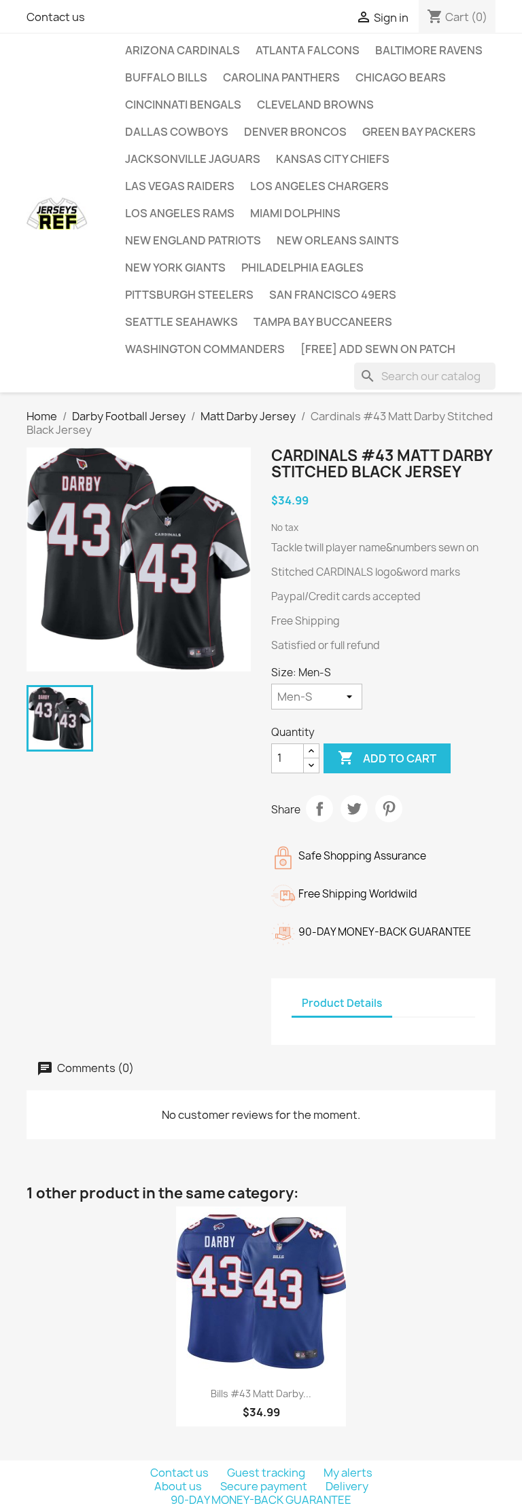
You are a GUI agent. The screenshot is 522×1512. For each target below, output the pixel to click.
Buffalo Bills (166, 77)
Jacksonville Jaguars (192, 158)
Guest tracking (267, 1472)
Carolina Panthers (281, 77)
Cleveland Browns (315, 104)
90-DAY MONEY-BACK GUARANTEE (261, 1499)
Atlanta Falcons (308, 50)
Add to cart (387, 758)
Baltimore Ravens (429, 50)
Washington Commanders (205, 349)
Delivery (347, 1486)
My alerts (348, 1472)
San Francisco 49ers (332, 294)
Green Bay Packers (419, 131)
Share (319, 808)
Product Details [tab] (342, 1003)
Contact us (56, 17)
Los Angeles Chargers (319, 186)
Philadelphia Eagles (302, 267)
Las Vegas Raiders (179, 186)
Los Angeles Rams (179, 213)
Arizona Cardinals (182, 50)
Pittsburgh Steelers (189, 294)
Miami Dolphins (295, 213)
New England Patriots (193, 240)
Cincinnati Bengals (183, 104)
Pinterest (388, 808)
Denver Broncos (295, 131)
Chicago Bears (400, 77)
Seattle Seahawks (181, 321)
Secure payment (264, 1486)
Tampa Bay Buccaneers (323, 321)
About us (179, 1486)
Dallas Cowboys (176, 131)
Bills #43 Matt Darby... (261, 1393)
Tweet (354, 808)
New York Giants (175, 267)
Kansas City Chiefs (332, 158)
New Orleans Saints (338, 240)
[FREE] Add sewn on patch (377, 349)
